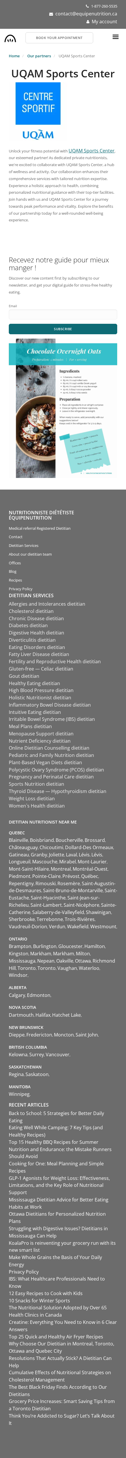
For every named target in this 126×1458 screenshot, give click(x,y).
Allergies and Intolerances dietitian (47, 604)
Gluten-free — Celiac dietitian (41, 669)
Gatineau (19, 854)
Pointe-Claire (46, 876)
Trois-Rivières (80, 919)
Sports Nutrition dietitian (36, 784)
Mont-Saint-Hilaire (29, 869)
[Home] (10, 36)
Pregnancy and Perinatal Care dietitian (51, 777)
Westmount (103, 926)
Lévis (84, 854)
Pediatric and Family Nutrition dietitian (51, 755)
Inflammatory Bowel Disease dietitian (50, 705)
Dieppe (17, 1035)
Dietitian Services (23, 545)
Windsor (18, 975)
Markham (40, 953)
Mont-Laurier (92, 861)
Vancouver (57, 1054)
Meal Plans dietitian (30, 726)
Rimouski (45, 883)
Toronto (27, 968)
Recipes (15, 580)
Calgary (17, 995)
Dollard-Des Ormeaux (89, 847)
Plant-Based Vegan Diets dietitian (45, 762)
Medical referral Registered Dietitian (40, 528)
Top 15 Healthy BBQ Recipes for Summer (53, 1142)
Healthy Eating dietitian (34, 683)
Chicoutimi (51, 847)
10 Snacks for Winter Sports (39, 1300)
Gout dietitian (24, 676)
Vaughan (67, 968)
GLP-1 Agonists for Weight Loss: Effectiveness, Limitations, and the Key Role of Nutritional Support (59, 1185)
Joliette (56, 854)
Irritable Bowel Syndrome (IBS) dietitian (52, 719)
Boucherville (69, 840)
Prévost (70, 876)
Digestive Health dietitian (36, 633)
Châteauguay (23, 847)
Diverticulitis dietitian (32, 640)
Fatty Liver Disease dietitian (39, 654)
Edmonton (38, 995)
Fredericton (39, 1035)
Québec (89, 876)
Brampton (20, 946)
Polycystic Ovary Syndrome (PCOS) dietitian (56, 770)
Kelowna (18, 1054)
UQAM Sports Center (92, 150)
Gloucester (70, 946)
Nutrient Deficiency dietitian (40, 741)
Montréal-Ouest (90, 869)
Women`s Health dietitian (37, 806)
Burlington (45, 946)
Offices (15, 563)
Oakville (64, 961)
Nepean (46, 961)
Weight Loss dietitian (32, 798)
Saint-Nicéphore (81, 905)
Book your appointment (59, 37)
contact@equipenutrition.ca (86, 13)
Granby (39, 854)
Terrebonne (50, 919)
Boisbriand (42, 840)
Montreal (61, 869)
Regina (16, 1074)
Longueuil (19, 861)
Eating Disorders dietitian (37, 647)
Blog (12, 571)
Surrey (36, 1054)
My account (104, 21)
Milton (83, 953)
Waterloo (89, 968)
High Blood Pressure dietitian (41, 690)
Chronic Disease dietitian (36, 618)
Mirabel (67, 861)
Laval (71, 854)
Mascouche (44, 861)
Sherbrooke (22, 919)
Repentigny (21, 883)
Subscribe (63, 329)
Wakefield (77, 926)
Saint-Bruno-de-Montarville (73, 890)
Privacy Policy (21, 588)
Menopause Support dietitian (41, 733)
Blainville (18, 840)
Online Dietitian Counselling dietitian (49, 748)
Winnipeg (19, 1094)
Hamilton (94, 946)
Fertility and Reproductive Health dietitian (55, 661)
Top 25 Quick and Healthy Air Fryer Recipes (56, 1336)
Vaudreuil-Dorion (28, 926)
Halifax (42, 1015)
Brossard (95, 840)
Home (14, 55)
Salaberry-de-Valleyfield (58, 912)
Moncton (64, 1035)
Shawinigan (98, 912)
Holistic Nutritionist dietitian (40, 697)
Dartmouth (21, 1015)
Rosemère (68, 883)
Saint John (87, 1035)
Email (13, 306)
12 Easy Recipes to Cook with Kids (46, 1293)
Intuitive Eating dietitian (35, 712)
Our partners (39, 55)
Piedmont (19, 876)
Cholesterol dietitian (31, 611)
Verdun (57, 926)
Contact (16, 536)
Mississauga (22, 961)
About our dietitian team (30, 554)
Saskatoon (37, 1074)
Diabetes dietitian (28, 625)
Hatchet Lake (66, 1015)
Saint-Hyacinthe (48, 898)
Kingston (18, 953)
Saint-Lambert (46, 905)
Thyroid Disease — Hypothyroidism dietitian (57, 791)
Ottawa (83, 961)
